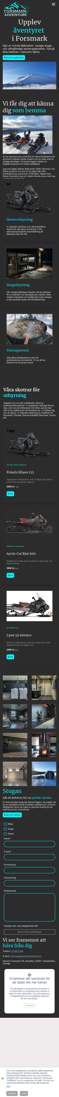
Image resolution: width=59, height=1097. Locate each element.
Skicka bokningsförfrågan (29, 932)
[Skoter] (5, 833)
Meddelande (10, 891)
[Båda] (5, 824)
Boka (10, 494)
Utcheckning (10, 878)
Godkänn (29, 1005)
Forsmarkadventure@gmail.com (25, 956)
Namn (7, 838)
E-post (7, 851)
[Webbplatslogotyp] (15, 9)
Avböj (24, 1093)
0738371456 (17, 951)
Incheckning (10, 865)
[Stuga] (5, 829)
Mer (8, 1086)
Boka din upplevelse (14, 57)
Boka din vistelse (12, 815)
